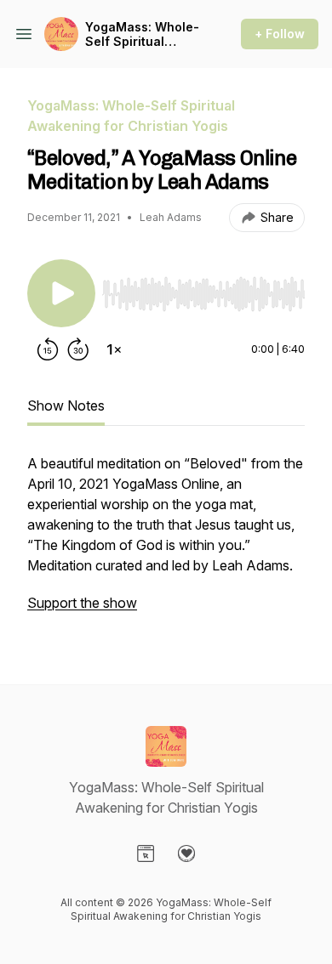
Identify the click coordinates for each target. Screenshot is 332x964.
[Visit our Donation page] (186, 853)
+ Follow (280, 33)
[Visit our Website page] (145, 853)
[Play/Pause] (61, 293)
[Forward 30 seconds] (78, 349)
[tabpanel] (166, 541)
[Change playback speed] (114, 349)
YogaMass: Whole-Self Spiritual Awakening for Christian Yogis (142, 34)
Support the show (82, 602)
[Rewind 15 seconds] (48, 349)
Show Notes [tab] (66, 405)
